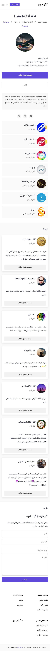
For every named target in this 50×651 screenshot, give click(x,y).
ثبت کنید (15, 4)
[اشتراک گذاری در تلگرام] (31, 116)
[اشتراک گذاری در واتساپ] (25, 116)
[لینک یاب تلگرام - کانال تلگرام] (41, 141)
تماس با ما (44, 605)
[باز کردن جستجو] (7, 4)
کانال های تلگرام (42, 625)
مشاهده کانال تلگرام (25, 75)
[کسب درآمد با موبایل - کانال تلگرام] (41, 198)
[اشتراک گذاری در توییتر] (19, 116)
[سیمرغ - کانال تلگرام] (41, 212)
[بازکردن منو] (3, 4)
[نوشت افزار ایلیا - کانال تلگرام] (41, 155)
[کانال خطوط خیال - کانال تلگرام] (41, 241)
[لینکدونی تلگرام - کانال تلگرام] (41, 127)
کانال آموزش (31, 200)
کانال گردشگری (30, 171)
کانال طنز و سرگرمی (29, 186)
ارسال (25, 579)
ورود (21, 600)
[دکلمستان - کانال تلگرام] (41, 316)
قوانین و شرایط (42, 610)
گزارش (25, 85)
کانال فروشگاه (30, 157)
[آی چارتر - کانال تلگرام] (41, 169)
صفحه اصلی (44, 600)
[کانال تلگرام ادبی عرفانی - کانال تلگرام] (41, 424)
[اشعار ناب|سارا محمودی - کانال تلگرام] (41, 463)
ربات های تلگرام (42, 635)
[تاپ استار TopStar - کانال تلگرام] (41, 183)
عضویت (20, 605)
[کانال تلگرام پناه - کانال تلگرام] (41, 352)
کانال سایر (32, 129)
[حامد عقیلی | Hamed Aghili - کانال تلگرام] (41, 281)
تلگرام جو (17, 621)
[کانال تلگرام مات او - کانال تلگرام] (41, 388)
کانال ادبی (32, 243)
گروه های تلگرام (42, 630)
